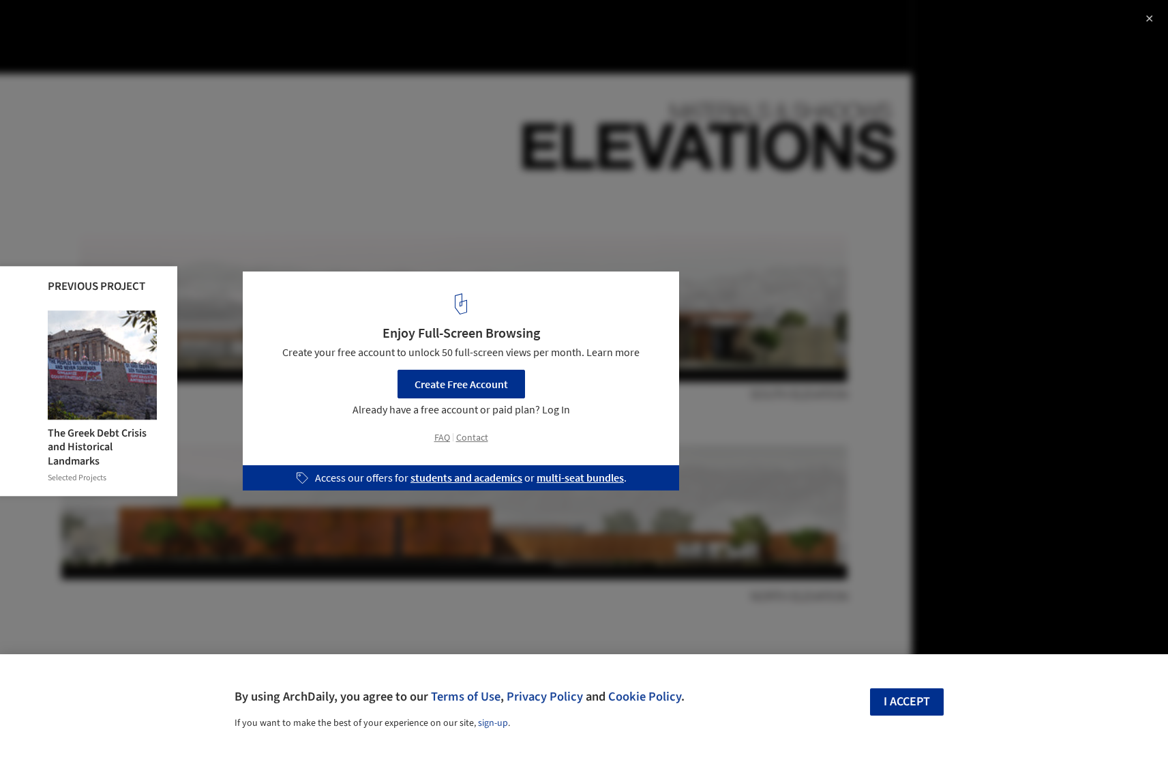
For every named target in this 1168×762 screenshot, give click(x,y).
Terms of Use (465, 696)
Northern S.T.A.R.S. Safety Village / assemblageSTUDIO (202, 25)
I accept (907, 701)
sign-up (493, 723)
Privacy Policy (545, 696)
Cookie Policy (644, 696)
